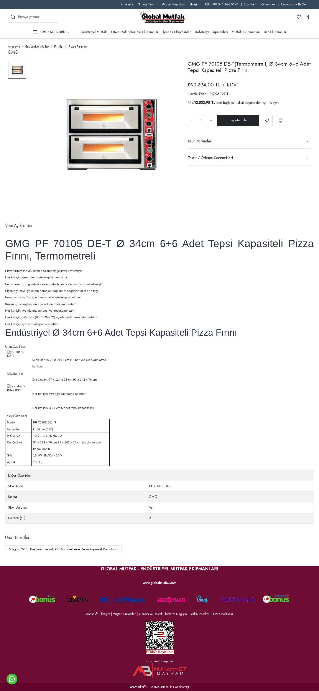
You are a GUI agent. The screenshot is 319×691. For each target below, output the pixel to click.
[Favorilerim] (298, 17)
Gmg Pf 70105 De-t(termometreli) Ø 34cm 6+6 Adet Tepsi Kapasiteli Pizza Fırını (63, 549)
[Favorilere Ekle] (267, 120)
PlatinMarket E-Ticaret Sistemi (148, 686)
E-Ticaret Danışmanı (160, 661)
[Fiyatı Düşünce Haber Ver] (280, 120)
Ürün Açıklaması (18, 225)
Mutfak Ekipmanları (246, 32)
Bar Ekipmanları (275, 32)
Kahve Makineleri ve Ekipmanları (134, 32)
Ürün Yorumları (200, 141)
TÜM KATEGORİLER (54, 32)
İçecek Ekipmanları (177, 32)
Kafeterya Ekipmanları (211, 32)
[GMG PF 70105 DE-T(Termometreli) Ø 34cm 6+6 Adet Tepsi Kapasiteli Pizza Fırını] (108, 132)
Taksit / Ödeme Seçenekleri (210, 158)
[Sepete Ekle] (238, 120)
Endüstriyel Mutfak (93, 32)
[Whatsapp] (12, 679)
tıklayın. (274, 102)
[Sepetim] (306, 16)
